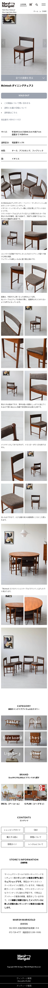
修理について (35, 837)
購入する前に (12, 837)
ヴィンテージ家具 (24, 978)
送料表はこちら (10, 113)
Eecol (20, 981)
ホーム (35, 11)
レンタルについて (35, 844)
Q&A (36, 830)
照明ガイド (12, 844)
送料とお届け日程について (15, 108)
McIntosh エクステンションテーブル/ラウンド (19, 588)
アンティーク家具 (24, 986)
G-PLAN (26, 981)
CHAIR (44, 11)
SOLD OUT (24, 95)
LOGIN (23, 4)
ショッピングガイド (12, 830)
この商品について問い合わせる (17, 103)
